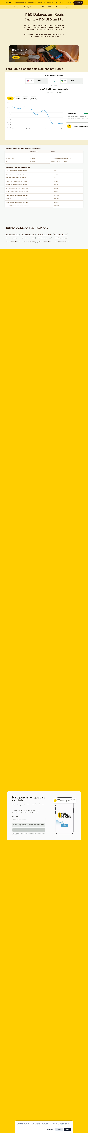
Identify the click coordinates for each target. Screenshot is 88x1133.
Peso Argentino (28, 6)
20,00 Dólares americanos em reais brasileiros (16, 181)
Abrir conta (78, 3)
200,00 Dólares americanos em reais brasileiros (17, 195)
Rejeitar (59, 1129)
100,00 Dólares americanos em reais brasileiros (17, 188)
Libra (35, 6)
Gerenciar (50, 1129)
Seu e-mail (15, 816)
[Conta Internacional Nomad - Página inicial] (9, 3)
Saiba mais (63, 1125)
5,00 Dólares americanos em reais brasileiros (16, 170)
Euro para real (18, 6)
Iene (57, 6)
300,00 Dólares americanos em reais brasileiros (17, 198)
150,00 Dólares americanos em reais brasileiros (17, 191)
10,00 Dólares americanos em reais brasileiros (16, 174)
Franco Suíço (64, 6)
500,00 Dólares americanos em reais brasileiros (17, 202)
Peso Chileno (42, 6)
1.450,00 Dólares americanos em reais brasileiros (17, 205)
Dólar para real (8, 6)
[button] (20, 2)
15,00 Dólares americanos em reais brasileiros (16, 177)
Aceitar (67, 1129)
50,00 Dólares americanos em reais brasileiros (16, 184)
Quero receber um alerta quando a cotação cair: (25, 810)
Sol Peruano (51, 6)
